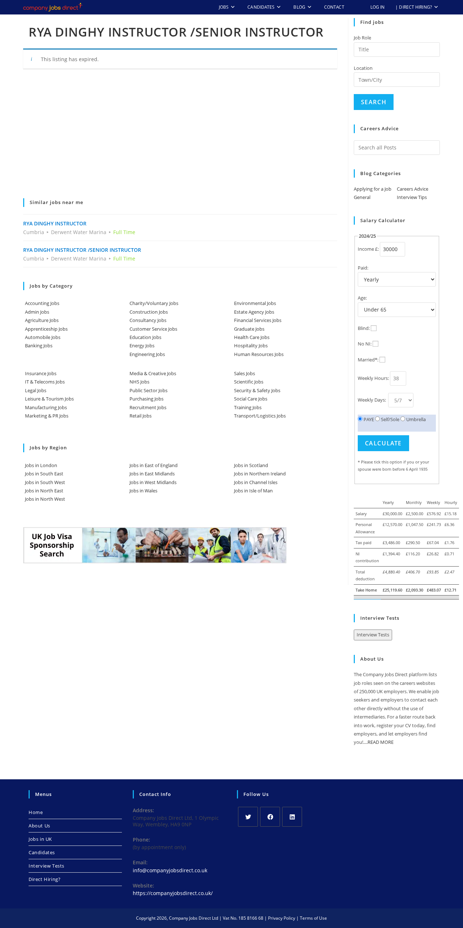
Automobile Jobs (42, 337)
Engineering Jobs (147, 354)
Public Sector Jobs (148, 390)
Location (363, 68)
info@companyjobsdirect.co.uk (170, 870)
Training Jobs (248, 407)
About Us (39, 825)
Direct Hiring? (44, 879)
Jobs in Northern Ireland (260, 473)
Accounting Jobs (42, 303)
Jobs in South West (45, 482)
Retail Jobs (140, 415)
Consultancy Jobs (147, 320)
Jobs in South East (44, 473)
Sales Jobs (244, 373)
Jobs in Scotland (251, 465)
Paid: (363, 267)
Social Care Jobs (250, 398)
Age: (362, 297)
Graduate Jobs (249, 329)
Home (36, 812)
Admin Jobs (37, 312)
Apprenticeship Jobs (46, 329)
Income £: (368, 249)
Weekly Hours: (373, 378)
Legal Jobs (35, 390)
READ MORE (381, 742)
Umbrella (415, 419)
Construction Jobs (148, 312)
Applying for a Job (372, 189)
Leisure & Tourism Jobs (49, 398)
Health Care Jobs (251, 337)
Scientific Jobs (248, 381)
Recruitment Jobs (147, 407)
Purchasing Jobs (146, 398)
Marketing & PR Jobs (46, 415)
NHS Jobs (139, 381)
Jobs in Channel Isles (255, 482)
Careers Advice (412, 189)
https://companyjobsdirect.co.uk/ (173, 893)
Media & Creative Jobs (152, 373)
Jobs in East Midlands (152, 473)
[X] (248, 817)
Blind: (364, 328)
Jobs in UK (40, 839)
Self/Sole (389, 419)
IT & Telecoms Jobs (45, 381)
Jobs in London (41, 465)
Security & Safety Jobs (257, 390)
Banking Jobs (38, 345)
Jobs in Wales (143, 490)
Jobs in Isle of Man (253, 490)
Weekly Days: (372, 400)
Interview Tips (412, 197)
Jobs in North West (45, 499)
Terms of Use (313, 918)
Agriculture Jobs (42, 320)
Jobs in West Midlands (153, 482)
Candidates (42, 852)
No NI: (364, 343)
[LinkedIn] (292, 817)
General (362, 197)
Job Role (362, 37)
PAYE (368, 419)
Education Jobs (145, 337)
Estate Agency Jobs (254, 312)
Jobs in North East (44, 490)
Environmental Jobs (255, 303)
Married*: (368, 359)
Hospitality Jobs (251, 345)
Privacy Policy (281, 918)
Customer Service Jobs (153, 329)
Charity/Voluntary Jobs (153, 303)
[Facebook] (270, 817)
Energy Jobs (141, 345)
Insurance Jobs (40, 373)
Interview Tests (373, 634)
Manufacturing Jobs (46, 407)
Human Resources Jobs (259, 354)
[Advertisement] (180, 138)
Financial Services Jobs (257, 320)
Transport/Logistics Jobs (260, 415)
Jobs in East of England (153, 465)
